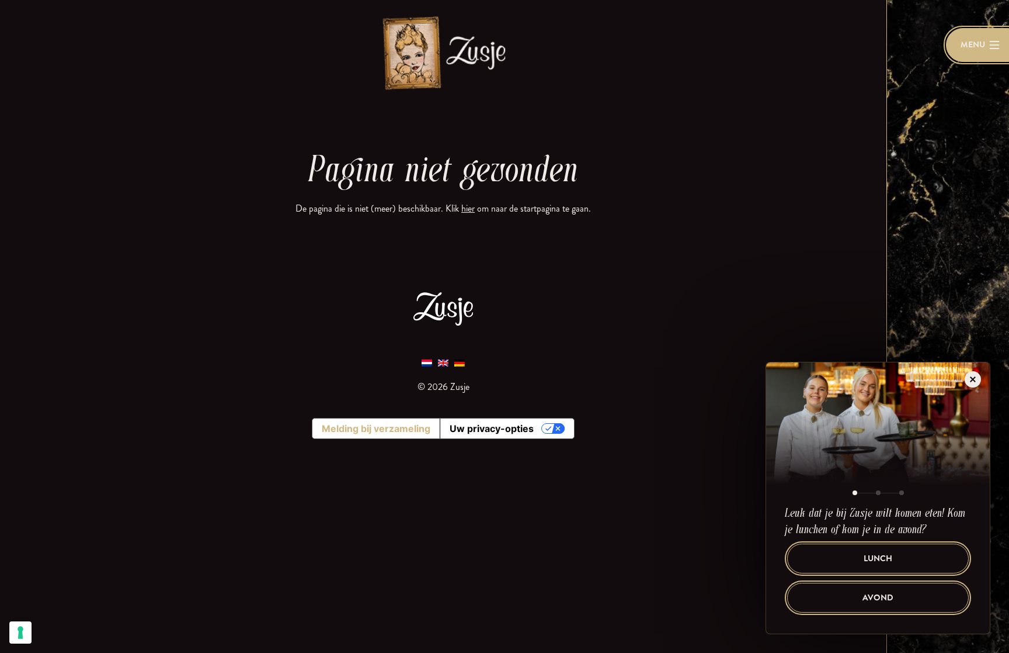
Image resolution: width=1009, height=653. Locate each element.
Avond (877, 598)
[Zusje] (443, 52)
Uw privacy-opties (492, 428)
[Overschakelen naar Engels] (443, 362)
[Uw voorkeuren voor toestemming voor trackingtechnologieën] (20, 632)
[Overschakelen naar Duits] (459, 362)
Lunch (878, 558)
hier (468, 208)
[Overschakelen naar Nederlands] (427, 362)
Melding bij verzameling (376, 428)
